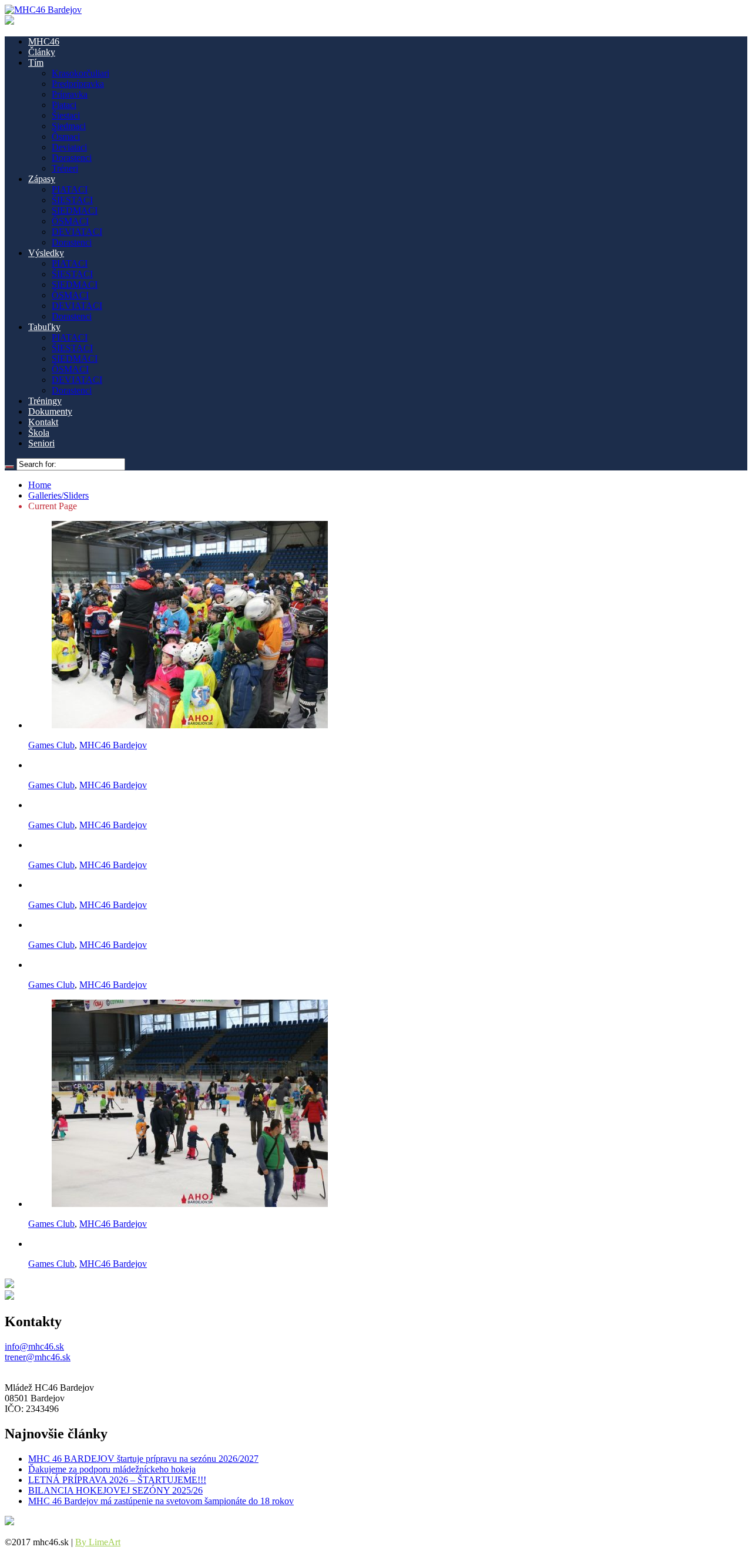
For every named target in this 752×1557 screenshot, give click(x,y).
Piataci (64, 105)
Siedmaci (69, 126)
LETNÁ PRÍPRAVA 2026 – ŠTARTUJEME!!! (117, 1480)
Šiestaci (66, 115)
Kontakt (43, 422)
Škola (38, 433)
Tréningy (45, 401)
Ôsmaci (66, 137)
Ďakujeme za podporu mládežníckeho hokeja (112, 1469)
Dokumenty (50, 411)
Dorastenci (72, 158)
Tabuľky (44, 327)
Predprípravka (78, 84)
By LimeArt (97, 1542)
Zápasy (41, 179)
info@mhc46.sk (34, 1346)
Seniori (41, 443)
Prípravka (70, 94)
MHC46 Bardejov (113, 745)
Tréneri (65, 168)
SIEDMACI (75, 211)
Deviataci (69, 147)
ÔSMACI (70, 221)
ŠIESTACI (72, 200)
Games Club (51, 745)
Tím (35, 63)
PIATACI (70, 189)
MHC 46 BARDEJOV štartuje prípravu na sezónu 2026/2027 (143, 1459)
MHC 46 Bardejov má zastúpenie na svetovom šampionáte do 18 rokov (161, 1501)
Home (39, 485)
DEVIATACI (77, 232)
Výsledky (46, 253)
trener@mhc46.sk (37, 1357)
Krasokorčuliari (80, 73)
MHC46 (43, 41)
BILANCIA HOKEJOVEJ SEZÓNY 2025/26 (115, 1490)
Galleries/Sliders (58, 495)
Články (41, 52)
